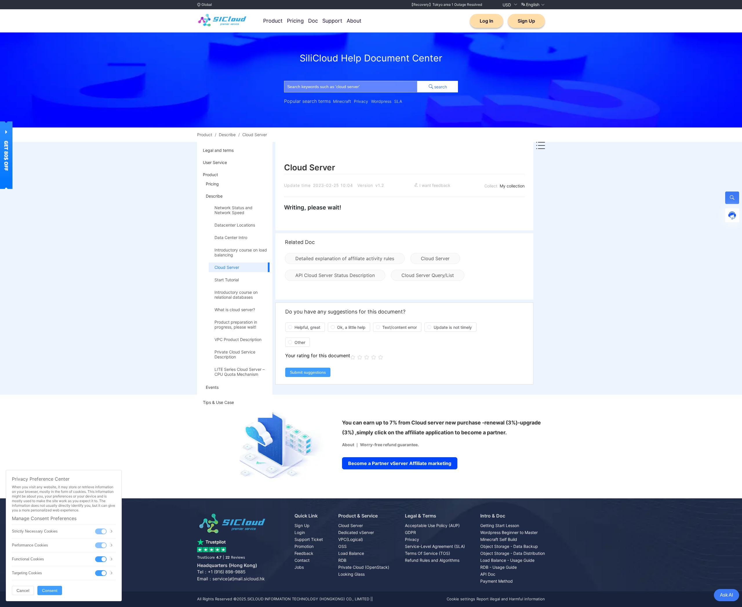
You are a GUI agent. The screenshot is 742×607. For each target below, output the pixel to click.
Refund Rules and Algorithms (432, 560)
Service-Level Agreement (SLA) (435, 546)
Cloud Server (226, 267)
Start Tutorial (226, 279)
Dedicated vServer (356, 532)
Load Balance (351, 553)
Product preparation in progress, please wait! (235, 324)
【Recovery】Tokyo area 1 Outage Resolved (446, 4)
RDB (342, 560)
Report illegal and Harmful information (511, 599)
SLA (398, 101)
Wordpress (381, 101)
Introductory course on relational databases (236, 295)
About (354, 21)
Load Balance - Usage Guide (507, 560)
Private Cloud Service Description (234, 354)
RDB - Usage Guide (498, 567)
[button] (533, 4)
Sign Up (526, 21)
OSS (342, 546)
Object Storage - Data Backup (509, 546)
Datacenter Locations (234, 225)
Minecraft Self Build (498, 539)
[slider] (367, 357)
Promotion (304, 546)
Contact (302, 560)
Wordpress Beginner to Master (509, 532)
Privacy (361, 101)
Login (299, 532)
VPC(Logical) (350, 539)
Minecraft (342, 101)
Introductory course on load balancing (240, 252)
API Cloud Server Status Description (335, 275)
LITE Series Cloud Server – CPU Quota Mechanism (239, 372)
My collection (512, 185)
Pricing (295, 21)
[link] (204, 135)
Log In (486, 21)
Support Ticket (308, 539)
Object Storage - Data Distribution (512, 553)
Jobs (299, 567)
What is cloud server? (234, 309)
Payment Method (496, 581)
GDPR (410, 532)
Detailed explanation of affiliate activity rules (344, 258)
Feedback (303, 553)
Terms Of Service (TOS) (427, 553)
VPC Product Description (237, 339)
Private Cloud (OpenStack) (363, 567)
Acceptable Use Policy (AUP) (432, 525)
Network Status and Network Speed (233, 210)
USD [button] (507, 4)
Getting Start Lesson (499, 525)
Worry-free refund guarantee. (389, 444)
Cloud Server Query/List (427, 275)
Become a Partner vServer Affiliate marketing (399, 463)
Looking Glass (351, 574)
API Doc (487, 574)
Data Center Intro (230, 237)
